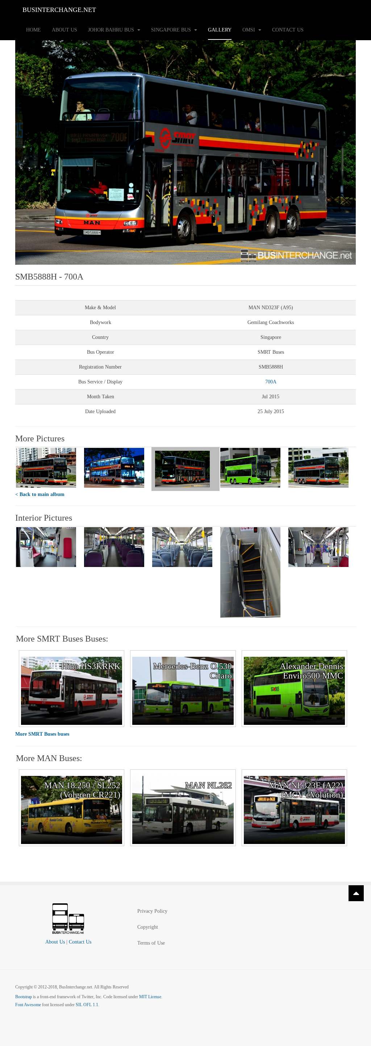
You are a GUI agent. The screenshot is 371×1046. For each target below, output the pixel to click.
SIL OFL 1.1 (87, 1004)
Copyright (147, 927)
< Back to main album (39, 494)
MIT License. (150, 996)
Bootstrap (23, 996)
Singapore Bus (171, 30)
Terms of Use (151, 943)
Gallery (220, 30)
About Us (64, 30)
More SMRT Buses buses (42, 734)
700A (270, 382)
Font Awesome (28, 1004)
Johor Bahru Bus (112, 30)
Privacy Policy (152, 911)
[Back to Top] (356, 893)
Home (33, 30)
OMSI (249, 30)
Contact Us (288, 30)
